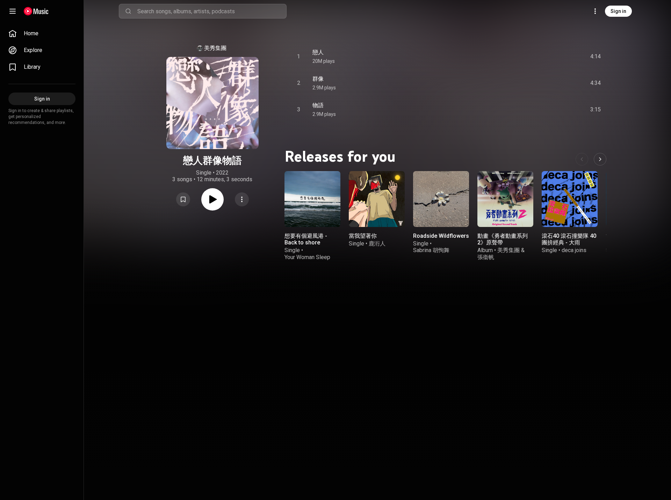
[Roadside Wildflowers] (441, 199)
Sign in (618, 11)
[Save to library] (183, 199)
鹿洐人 (377, 243)
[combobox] (211, 11)
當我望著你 (363, 236)
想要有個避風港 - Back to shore (305, 239)
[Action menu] (242, 199)
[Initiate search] (128, 11)
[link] (42, 33)
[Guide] (12, 11)
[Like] (542, 56)
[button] (183, 199)
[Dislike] (556, 56)
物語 (318, 105)
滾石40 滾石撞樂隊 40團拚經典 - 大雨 (569, 239)
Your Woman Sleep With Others (307, 260)
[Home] (36, 11)
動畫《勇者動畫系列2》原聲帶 (502, 239)
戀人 (318, 52)
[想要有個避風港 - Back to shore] (312, 199)
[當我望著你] (377, 199)
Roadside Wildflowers (441, 236)
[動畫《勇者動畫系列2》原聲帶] (505, 199)
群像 (318, 78)
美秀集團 (215, 48)
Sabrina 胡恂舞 (431, 250)
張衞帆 (485, 257)
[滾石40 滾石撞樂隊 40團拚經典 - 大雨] (570, 199)
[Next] (600, 159)
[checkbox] (596, 56)
